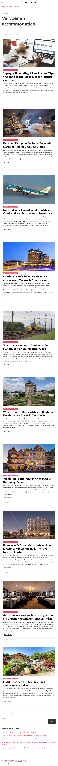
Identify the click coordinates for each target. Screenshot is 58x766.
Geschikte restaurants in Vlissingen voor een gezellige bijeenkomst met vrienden (28, 617)
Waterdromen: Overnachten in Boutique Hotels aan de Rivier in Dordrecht (28, 414)
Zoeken (4, 718)
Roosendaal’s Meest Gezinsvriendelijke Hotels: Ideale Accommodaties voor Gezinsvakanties (27, 548)
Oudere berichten (7, 714)
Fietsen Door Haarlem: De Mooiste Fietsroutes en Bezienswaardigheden (24, 736)
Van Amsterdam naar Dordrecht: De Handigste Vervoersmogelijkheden (25, 347)
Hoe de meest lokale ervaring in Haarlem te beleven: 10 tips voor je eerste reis (26, 739)
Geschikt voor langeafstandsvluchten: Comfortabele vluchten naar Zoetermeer (28, 211)
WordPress (18, 763)
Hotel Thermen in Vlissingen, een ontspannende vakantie (24, 683)
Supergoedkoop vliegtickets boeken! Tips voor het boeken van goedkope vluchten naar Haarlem (28, 76)
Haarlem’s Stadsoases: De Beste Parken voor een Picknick (19, 732)
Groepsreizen (29, 2)
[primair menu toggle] (2, 2)
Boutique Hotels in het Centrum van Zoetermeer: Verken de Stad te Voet (25, 278)
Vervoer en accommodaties (11, 70)
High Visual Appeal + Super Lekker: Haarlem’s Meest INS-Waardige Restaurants (27, 748)
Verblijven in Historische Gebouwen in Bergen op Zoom (27, 480)
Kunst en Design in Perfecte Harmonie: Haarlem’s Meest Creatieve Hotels (27, 145)
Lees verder (8, 96)
